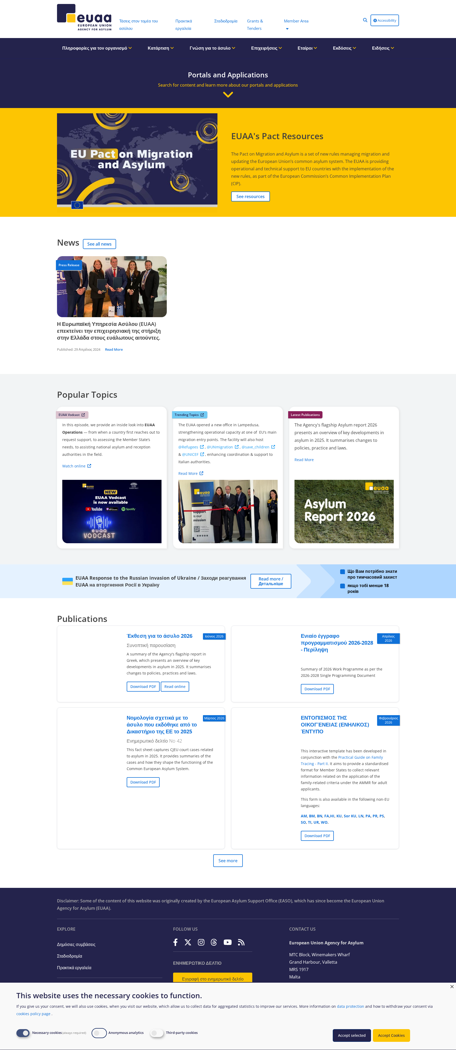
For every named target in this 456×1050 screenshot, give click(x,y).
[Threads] (214, 942)
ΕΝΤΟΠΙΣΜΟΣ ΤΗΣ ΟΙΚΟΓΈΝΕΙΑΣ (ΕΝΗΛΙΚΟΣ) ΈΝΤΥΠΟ (335, 724)
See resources (250, 196)
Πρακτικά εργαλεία (74, 968)
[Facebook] (175, 942)
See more (228, 861)
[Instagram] (201, 942)
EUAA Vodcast (69, 414)
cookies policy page (33, 1013)
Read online (175, 686)
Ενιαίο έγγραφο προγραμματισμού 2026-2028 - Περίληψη (337, 642)
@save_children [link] (255, 446)
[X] (188, 942)
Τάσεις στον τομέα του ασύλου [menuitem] (138, 24)
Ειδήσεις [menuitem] (381, 48)
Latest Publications (305, 414)
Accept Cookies (391, 1035)
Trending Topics (187, 414)
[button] (365, 20)
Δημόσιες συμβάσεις (76, 944)
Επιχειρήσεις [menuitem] (264, 48)
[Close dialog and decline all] (452, 986)
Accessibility (386, 20)
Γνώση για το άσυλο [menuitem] (211, 48)
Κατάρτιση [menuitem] (159, 48)
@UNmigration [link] (220, 446)
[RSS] (241, 942)
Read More (114, 349)
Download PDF (143, 686)
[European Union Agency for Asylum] (85, 17)
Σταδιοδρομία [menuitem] (226, 21)
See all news (99, 244)
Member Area (296, 21)
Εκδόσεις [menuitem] (343, 48)
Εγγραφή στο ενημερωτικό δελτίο (213, 979)
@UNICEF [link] (190, 454)
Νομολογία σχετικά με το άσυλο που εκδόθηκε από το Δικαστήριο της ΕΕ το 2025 (162, 724)
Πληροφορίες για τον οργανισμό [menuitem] (95, 48)
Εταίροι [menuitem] (306, 48)
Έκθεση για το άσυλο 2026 (159, 635)
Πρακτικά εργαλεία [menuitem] (183, 24)
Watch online (74, 465)
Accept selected (352, 1035)
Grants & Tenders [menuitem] (255, 24)
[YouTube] (228, 942)
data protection (350, 1006)
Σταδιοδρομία (69, 956)
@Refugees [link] (188, 446)
